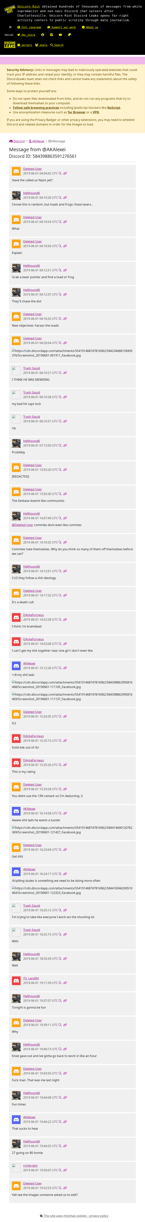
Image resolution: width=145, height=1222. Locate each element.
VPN (96, 112)
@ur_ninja (27, 34)
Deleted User (32, 169)
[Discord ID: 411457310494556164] (16, 980)
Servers (26, 45)
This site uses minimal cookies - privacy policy (75, 1216)
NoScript (113, 108)
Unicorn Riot (28, 6)
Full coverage (30, 27)
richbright (30, 1166)
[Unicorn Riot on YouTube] (60, 34)
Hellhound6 (31, 193)
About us (91, 27)
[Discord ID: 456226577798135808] (16, 171)
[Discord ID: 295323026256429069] (16, 617)
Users (42, 45)
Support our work (63, 27)
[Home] (9, 44)
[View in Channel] (60, 173)
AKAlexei (38, 141)
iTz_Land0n (31, 978)
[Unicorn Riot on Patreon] (69, 34)
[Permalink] (65, 173)
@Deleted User (22, 525)
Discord (19, 141)
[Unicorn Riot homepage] (9, 9)
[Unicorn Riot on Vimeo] (51, 34)
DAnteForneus (33, 615)
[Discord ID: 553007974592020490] (16, 666)
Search (58, 45)
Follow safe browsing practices (36, 108)
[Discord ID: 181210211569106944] (16, 370)
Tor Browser (77, 112)
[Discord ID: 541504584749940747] (16, 195)
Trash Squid (31, 368)
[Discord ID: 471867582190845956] (16, 1168)
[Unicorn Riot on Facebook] (42, 34)
